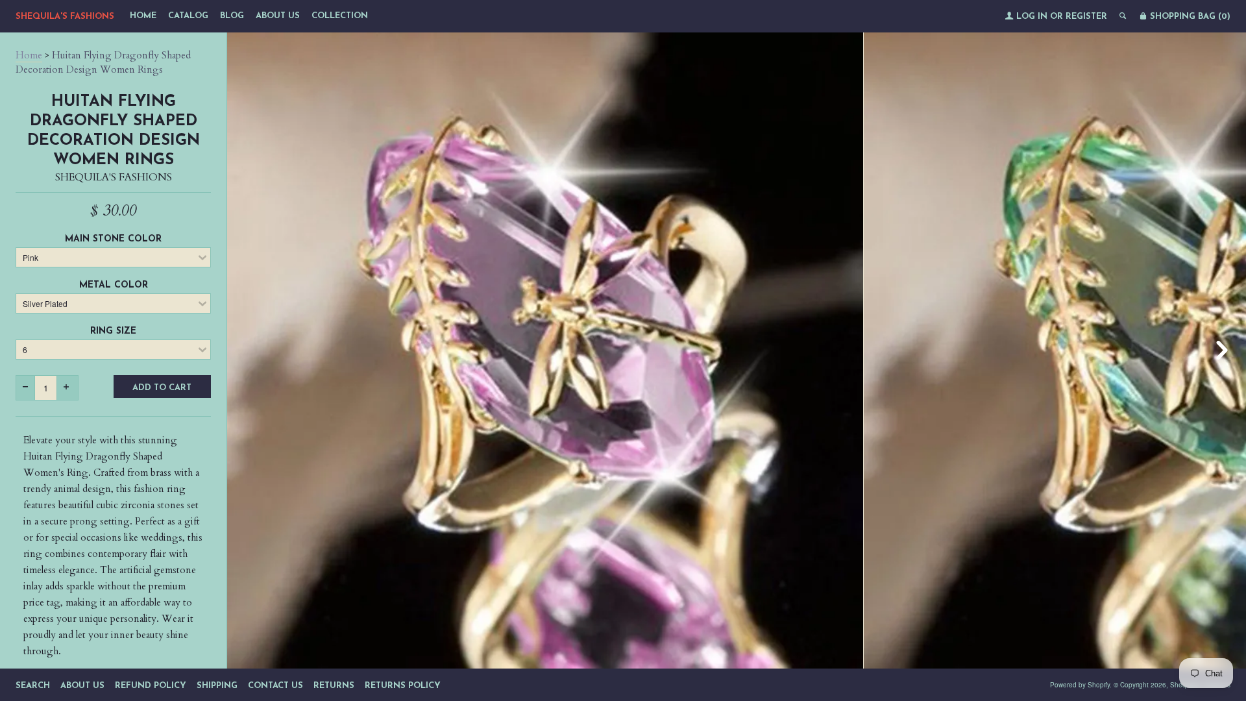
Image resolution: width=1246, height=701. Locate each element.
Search (33, 686)
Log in (1031, 16)
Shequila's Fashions (65, 16)
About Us (278, 16)
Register (1086, 16)
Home (143, 16)
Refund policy (150, 686)
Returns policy (403, 686)
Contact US (275, 686)
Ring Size (113, 331)
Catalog (188, 16)
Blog (232, 16)
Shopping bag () (1188, 16)
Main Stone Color (113, 239)
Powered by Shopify (1080, 684)
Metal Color (113, 285)
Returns (333, 686)
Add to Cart (161, 388)
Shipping (217, 686)
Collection (340, 16)
